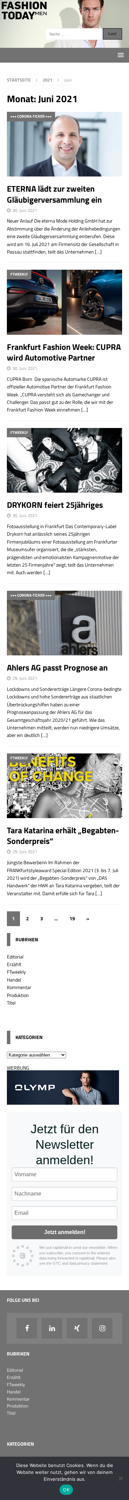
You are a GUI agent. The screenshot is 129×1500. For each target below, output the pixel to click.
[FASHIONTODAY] (64, 43)
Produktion (18, 995)
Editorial (15, 956)
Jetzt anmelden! (64, 1232)
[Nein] (120, 1478)
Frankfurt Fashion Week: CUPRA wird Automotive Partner (64, 352)
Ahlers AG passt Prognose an (57, 667)
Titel (11, 1002)
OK (66, 1489)
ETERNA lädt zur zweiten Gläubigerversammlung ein (54, 193)
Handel (14, 979)
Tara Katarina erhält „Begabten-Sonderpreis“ (63, 835)
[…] (98, 251)
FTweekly (16, 971)
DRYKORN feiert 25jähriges (55, 505)
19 (72, 918)
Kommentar (19, 987)
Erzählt (14, 964)
